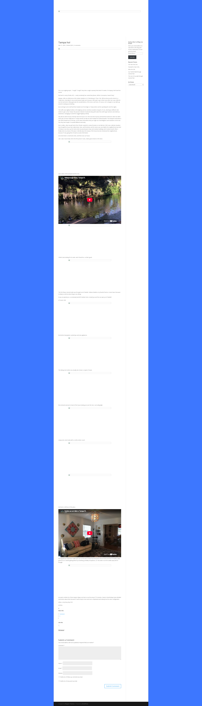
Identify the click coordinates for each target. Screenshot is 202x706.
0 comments (77, 45)
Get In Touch (122, 7)
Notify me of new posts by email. (68, 681)
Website (60, 673)
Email (60, 668)
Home (78, 7)
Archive (115, 7)
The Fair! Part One (133, 64)
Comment (61, 645)
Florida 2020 (69, 45)
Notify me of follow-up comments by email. (71, 677)
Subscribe (132, 57)
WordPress (85, 704)
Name (60, 663)
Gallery (110, 7)
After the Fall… (132, 69)
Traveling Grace (92, 7)
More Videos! (103, 7)
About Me (84, 7)
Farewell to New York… (134, 67)
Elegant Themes (69, 704)
